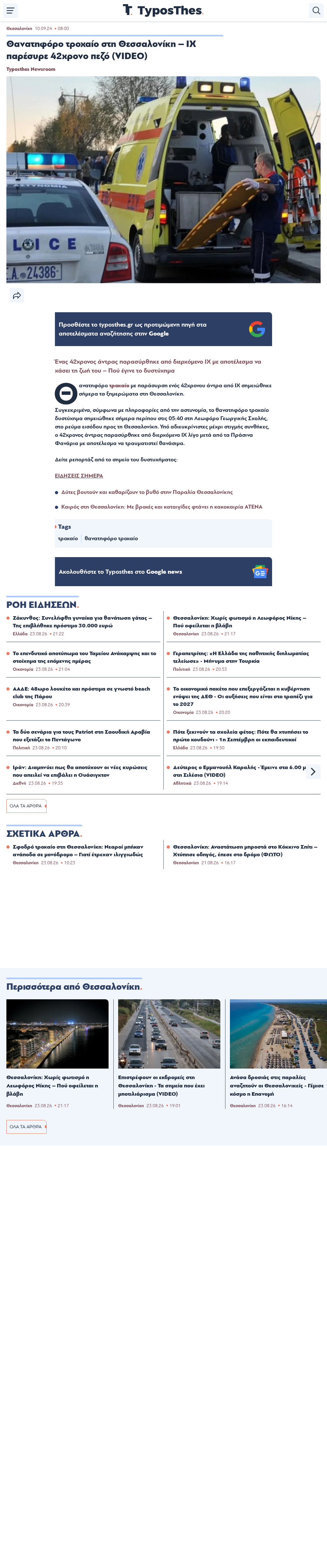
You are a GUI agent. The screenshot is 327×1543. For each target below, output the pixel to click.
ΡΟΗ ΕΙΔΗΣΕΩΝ (41, 605)
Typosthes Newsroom (30, 69)
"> (133, 329)
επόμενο (313, 771)
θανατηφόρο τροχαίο (111, 538)
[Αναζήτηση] (316, 10)
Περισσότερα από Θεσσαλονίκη (73, 986)
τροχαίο (119, 386)
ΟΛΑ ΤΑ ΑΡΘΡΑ (26, 806)
